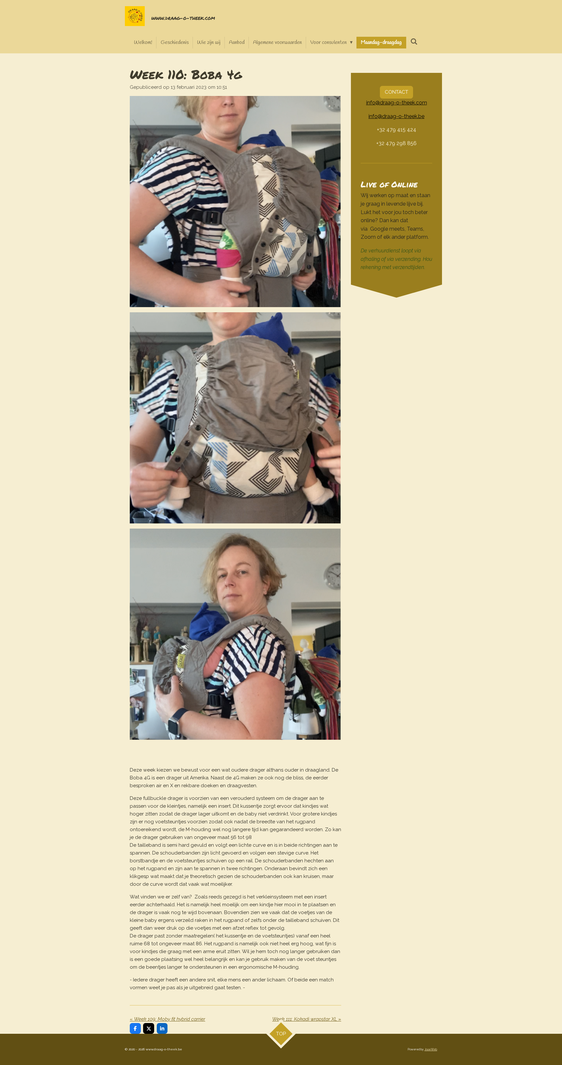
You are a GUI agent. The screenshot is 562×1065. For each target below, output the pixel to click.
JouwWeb (430, 1049)
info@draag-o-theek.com (396, 103)
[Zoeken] (413, 42)
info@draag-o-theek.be (396, 116)
